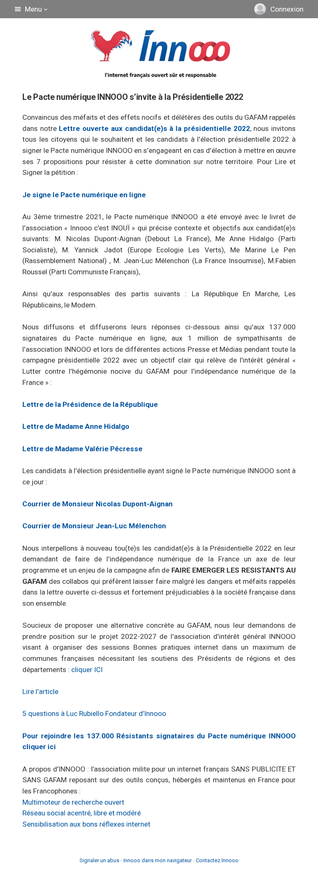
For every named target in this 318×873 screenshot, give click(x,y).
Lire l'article (40, 691)
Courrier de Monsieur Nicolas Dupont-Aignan (97, 504)
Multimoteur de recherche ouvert (73, 802)
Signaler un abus (99, 860)
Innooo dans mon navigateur (157, 860)
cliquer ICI (87, 669)
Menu (33, 9)
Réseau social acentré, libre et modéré (81, 813)
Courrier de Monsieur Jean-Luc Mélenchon (94, 526)
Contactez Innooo (217, 860)
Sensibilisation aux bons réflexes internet (86, 824)
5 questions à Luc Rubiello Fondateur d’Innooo (94, 713)
